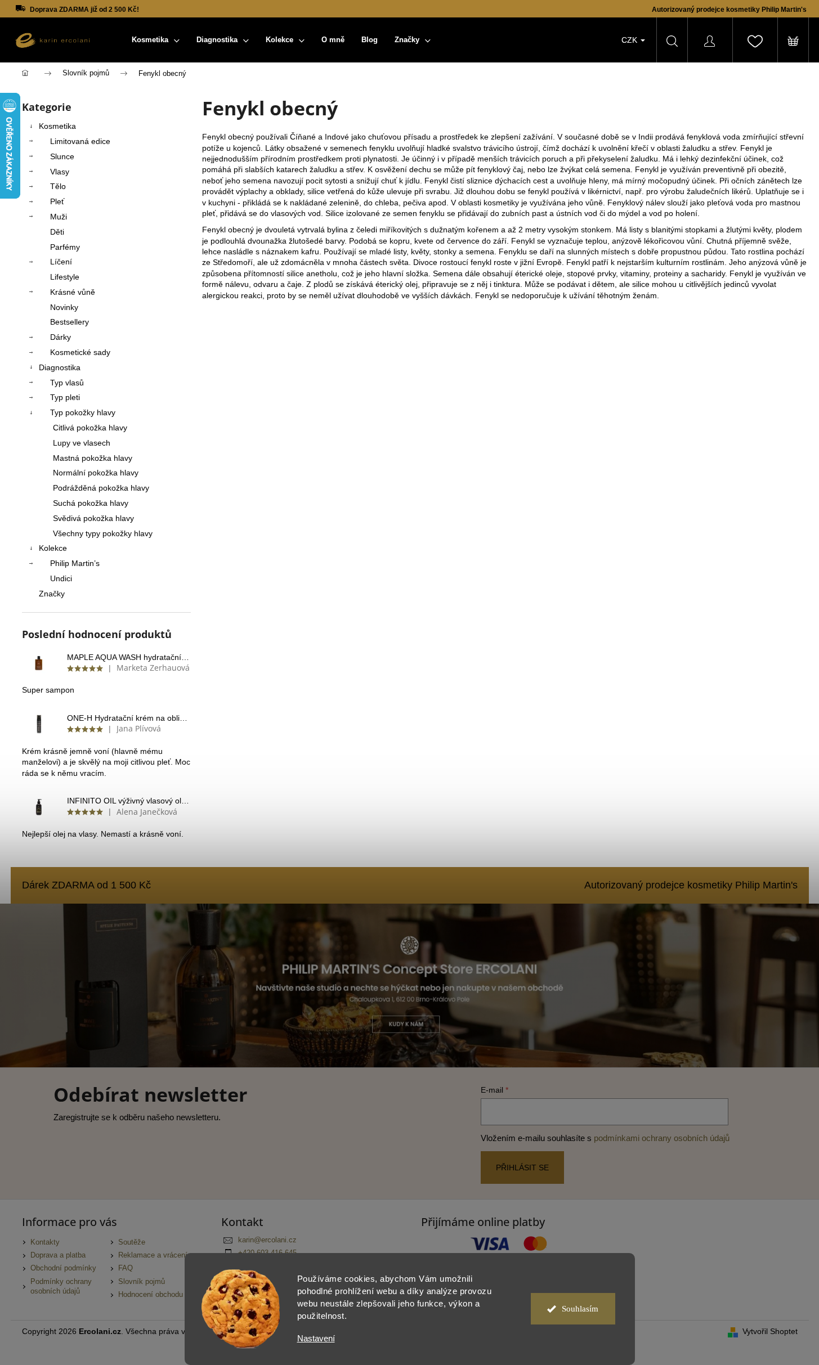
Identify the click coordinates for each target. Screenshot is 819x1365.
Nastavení (316, 1338)
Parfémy (65, 247)
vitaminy (634, 273)
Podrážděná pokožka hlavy (101, 487)
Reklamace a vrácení (152, 1255)
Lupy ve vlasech (81, 442)
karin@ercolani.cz (267, 1240)
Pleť (57, 201)
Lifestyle (64, 276)
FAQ (125, 1268)
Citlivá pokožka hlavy (90, 427)
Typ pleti (65, 397)
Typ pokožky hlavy (82, 412)
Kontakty (45, 1242)
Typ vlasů (67, 382)
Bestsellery (69, 321)
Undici (61, 578)
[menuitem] (155, 39)
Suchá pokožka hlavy (90, 503)
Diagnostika (59, 367)
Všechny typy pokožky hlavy (103, 533)
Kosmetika (57, 126)
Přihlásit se (522, 1167)
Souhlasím (580, 1308)
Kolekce (53, 548)
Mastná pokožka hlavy (92, 458)
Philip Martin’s (75, 563)
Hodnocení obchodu (150, 1295)
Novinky (64, 307)
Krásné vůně (72, 292)
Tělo (58, 186)
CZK (630, 39)
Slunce (62, 156)
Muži (58, 216)
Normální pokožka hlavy (95, 472)
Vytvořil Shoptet (770, 1331)
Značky (52, 593)
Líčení (61, 261)
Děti (57, 231)
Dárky (60, 337)
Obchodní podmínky (63, 1268)
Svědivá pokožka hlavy (93, 518)
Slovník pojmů (141, 1282)
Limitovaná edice (80, 141)
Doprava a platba (58, 1255)
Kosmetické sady (80, 352)
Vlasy (59, 171)
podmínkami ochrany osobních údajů (662, 1138)
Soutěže (131, 1242)
